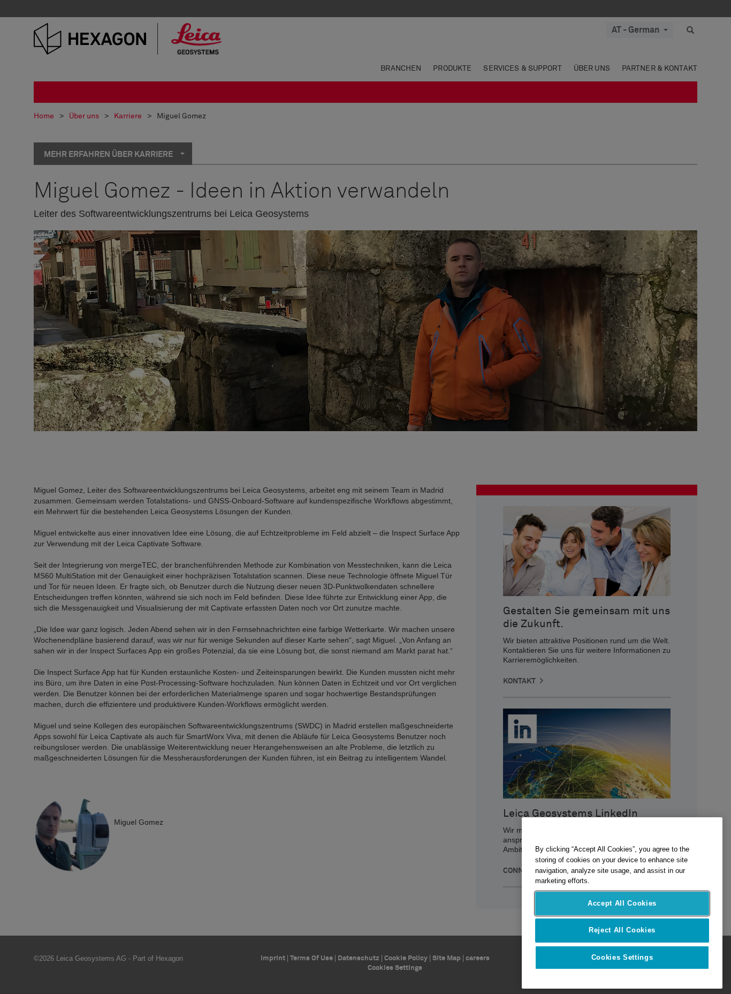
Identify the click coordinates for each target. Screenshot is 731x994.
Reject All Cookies (622, 930)
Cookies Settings (622, 957)
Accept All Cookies (622, 903)
